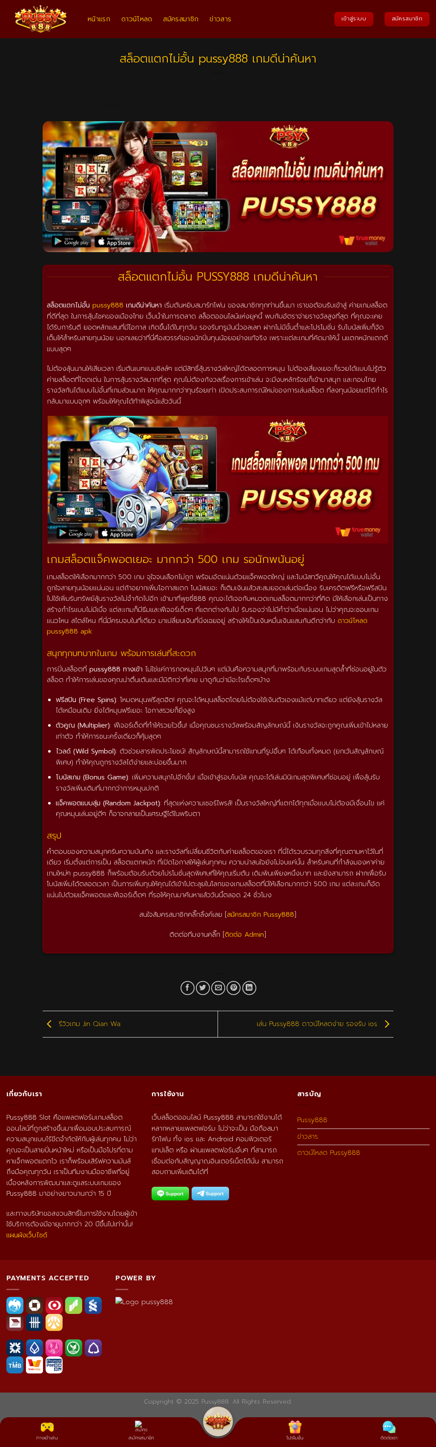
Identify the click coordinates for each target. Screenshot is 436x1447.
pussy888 (107, 305)
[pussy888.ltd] (40, 19)
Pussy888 (312, 1120)
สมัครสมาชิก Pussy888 (260, 915)
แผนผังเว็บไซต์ (26, 1235)
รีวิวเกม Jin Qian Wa (88, 1024)
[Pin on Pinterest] (234, 988)
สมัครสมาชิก (180, 19)
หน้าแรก (99, 19)
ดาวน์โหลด (136, 19)
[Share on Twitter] (203, 988)
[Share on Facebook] (188, 988)
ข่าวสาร (220, 19)
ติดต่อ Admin (244, 935)
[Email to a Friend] (218, 988)
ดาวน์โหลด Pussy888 (328, 1153)
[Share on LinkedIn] (249, 988)
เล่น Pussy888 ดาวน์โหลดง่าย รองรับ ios (318, 1024)
